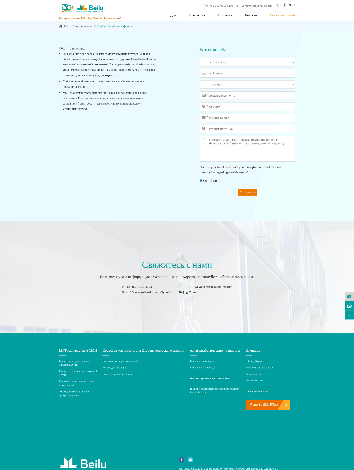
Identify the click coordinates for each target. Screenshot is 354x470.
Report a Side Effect (264, 404)
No (214, 180)
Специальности (254, 380)
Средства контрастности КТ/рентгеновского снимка (143, 350)
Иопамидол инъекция (114, 367)
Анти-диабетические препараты (215, 350)
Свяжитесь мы (257, 391)
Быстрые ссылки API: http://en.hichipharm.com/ (90, 18)
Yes (205, 180)
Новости (251, 15)
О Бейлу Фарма (254, 361)
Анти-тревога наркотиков (210, 378)
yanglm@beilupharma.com (255, 5)
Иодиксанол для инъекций (117, 373)
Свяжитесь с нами (282, 15)
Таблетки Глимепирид (202, 361)
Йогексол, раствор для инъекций (120, 361)
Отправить (247, 192)
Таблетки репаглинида (202, 367)
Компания (225, 15)
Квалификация (254, 373)
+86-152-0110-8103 (219, 5)
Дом (173, 15)
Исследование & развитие (260, 367)
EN (289, 4)
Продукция (197, 15)
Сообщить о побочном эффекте (114, 26)
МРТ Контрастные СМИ (78, 350)
